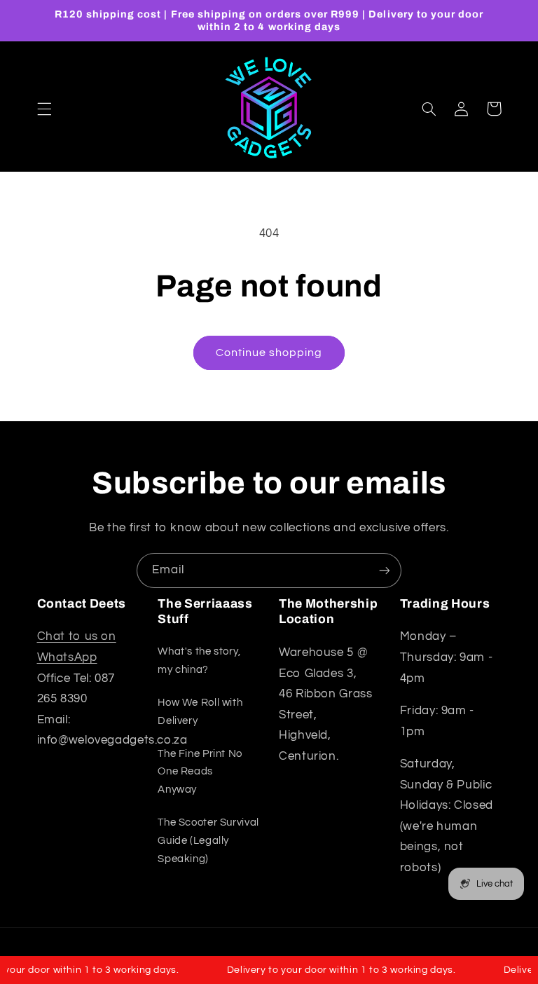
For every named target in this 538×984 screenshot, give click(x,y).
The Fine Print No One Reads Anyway (200, 772)
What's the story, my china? (199, 660)
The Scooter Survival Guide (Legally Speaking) (208, 840)
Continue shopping (269, 352)
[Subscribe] (384, 570)
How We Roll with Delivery (200, 711)
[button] (44, 109)
